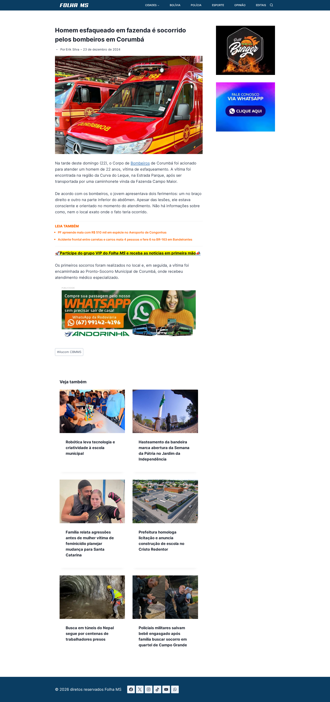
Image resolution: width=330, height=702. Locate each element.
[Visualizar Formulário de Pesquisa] (271, 5)
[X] (140, 689)
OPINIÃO (240, 5)
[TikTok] (157, 689)
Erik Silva (72, 49)
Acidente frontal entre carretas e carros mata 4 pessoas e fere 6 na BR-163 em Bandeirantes (125, 239)
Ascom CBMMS (69, 352)
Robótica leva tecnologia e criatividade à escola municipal (90, 448)
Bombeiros (140, 163)
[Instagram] (148, 689)
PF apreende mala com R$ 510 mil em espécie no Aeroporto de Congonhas (112, 232)
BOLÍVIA (175, 5)
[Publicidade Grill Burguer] (245, 73)
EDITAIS (261, 5)
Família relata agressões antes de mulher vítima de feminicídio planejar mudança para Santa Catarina (90, 543)
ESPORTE (218, 5)
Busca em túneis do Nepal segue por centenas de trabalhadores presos (90, 634)
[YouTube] (166, 689)
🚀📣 (128, 253)
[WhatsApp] (175, 689)
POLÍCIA (196, 5)
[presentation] (92, 411)
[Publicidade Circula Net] (245, 130)
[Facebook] (131, 689)
